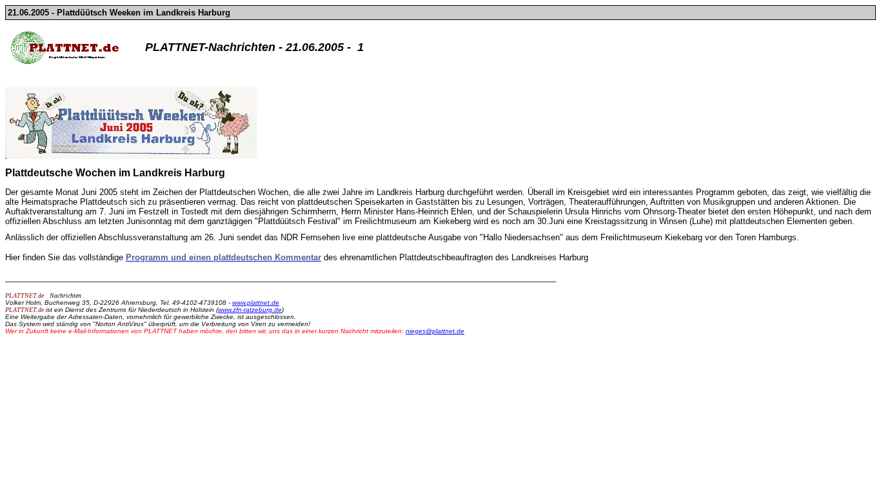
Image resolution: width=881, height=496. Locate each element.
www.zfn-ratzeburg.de (250, 309)
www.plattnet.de (255, 302)
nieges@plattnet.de (435, 331)
